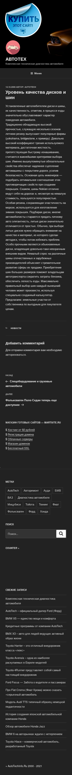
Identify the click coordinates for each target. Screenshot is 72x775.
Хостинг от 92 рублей (21, 430)
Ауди (47, 490)
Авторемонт (31, 490)
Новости (16, 328)
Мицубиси (14, 504)
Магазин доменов (19, 443)
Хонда (44, 511)
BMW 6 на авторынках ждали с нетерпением (34, 734)
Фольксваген (16, 511)
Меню (38, 73)
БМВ (58, 490)
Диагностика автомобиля (33, 497)
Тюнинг (43, 504)
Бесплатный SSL (18, 448)
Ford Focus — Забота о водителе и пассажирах (36, 682)
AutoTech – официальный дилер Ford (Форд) (34, 611)
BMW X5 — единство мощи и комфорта (31, 618)
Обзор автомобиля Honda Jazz (25, 726)
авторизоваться (16, 354)
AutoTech (30, 87)
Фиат (56, 504)
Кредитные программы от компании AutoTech (34, 626)
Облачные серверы (20, 439)
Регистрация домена (21, 434)
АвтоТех (16, 59)
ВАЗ (10, 497)
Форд (32, 511)
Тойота (29, 504)
